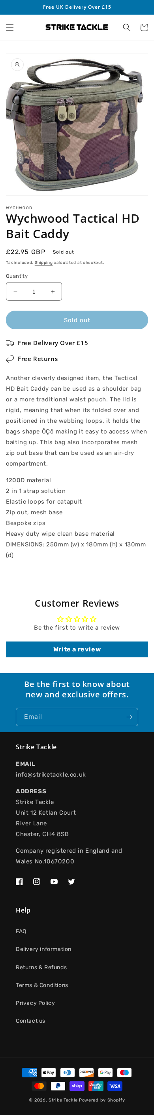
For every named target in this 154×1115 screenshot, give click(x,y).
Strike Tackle (63, 1100)
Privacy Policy (35, 1003)
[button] (10, 27)
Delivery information (43, 949)
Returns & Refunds (41, 967)
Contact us (30, 1021)
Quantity (17, 276)
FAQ (21, 931)
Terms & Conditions (42, 985)
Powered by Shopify (102, 1100)
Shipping (44, 262)
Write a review (77, 649)
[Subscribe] (129, 717)
